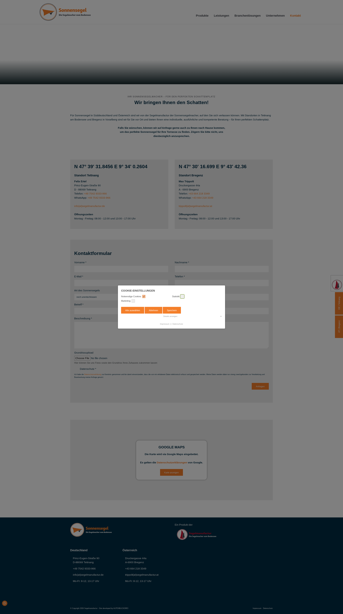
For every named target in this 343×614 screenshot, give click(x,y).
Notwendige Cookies (131, 296)
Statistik (176, 296)
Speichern (172, 310)
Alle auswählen (132, 310)
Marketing (126, 301)
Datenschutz (177, 324)
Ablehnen (153, 310)
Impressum (164, 324)
